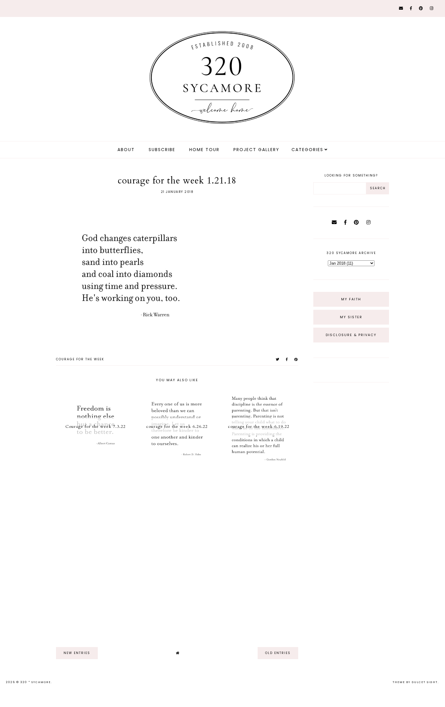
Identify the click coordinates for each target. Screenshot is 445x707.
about (126, 150)
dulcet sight (425, 682)
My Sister (351, 317)
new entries (77, 653)
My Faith (351, 299)
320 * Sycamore (35, 682)
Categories (307, 150)
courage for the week (80, 359)
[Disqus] (177, 553)
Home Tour (204, 150)
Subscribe (162, 150)
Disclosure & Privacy (351, 334)
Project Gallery (256, 150)
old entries (278, 653)
